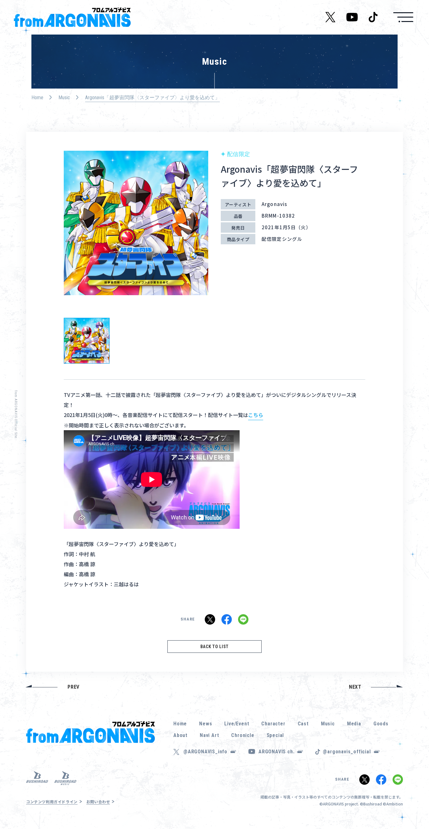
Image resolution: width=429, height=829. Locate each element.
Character (273, 724)
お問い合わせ (98, 801)
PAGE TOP (414, 807)
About (180, 735)
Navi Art (209, 735)
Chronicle (242, 735)
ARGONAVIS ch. (276, 752)
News (205, 724)
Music (64, 97)
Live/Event (236, 724)
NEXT (355, 687)
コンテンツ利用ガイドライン (52, 801)
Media (354, 724)
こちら (255, 415)
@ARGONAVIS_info (205, 752)
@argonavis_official (347, 752)
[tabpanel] (136, 226)
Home (37, 97)
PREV (73, 687)
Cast (303, 724)
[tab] (86, 340)
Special (275, 735)
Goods (380, 724)
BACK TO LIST (214, 646)
